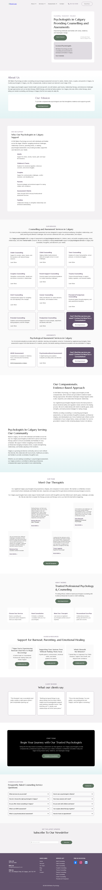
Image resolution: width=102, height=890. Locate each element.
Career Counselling (61, 876)
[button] (35, 4)
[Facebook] (75, 862)
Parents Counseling (61, 872)
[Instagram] (80, 862)
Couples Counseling (61, 868)
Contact (42, 872)
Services (42, 863)
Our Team (42, 865)
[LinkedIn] (86, 862)
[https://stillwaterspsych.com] (13, 3)
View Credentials (60, 55)
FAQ (41, 870)
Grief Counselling (60, 874)
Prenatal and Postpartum (62, 879)
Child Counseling (60, 863)
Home (41, 861)
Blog (41, 868)
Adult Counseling (60, 861)
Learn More (13, 262)
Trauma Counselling (61, 870)
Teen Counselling (60, 865)
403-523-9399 (74, 4)
